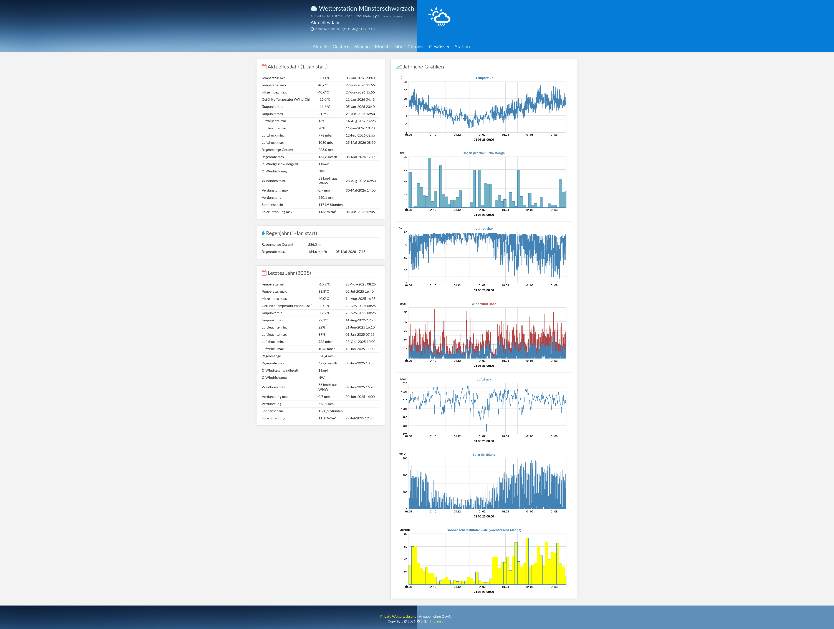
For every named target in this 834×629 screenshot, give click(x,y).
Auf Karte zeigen (389, 16)
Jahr (398, 46)
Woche (362, 46)
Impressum (438, 621)
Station (462, 46)
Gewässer (439, 46)
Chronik (415, 46)
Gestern (341, 46)
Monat (382, 46)
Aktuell (320, 46)
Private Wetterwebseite (398, 616)
